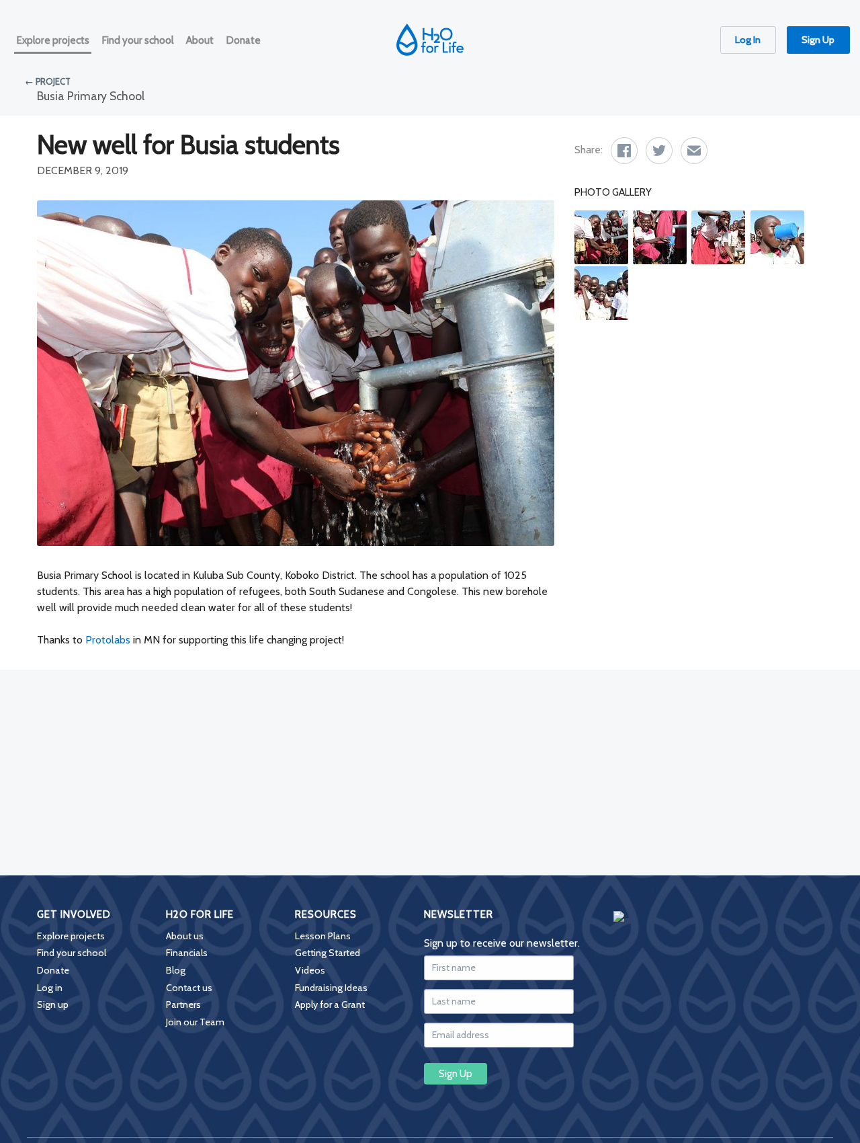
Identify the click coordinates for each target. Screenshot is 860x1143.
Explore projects (71, 936)
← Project (48, 82)
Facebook (624, 150)
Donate (53, 970)
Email (694, 150)
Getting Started (327, 953)
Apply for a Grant (330, 1004)
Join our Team (195, 1022)
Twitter (659, 150)
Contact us (189, 988)
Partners (183, 1004)
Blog (175, 970)
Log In (748, 40)
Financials (187, 953)
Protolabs (107, 639)
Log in (49, 988)
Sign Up (818, 40)
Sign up (53, 1004)
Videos (310, 970)
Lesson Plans (323, 936)
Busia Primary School (90, 96)
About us (185, 936)
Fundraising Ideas (331, 988)
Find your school (71, 953)
